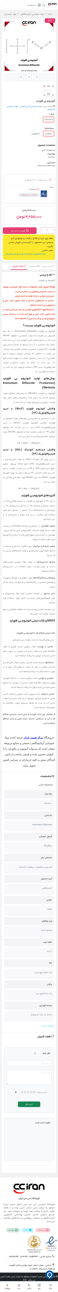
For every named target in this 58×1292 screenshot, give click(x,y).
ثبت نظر (29, 1104)
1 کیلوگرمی (48, 133)
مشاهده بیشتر (48, 1026)
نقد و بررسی (47, 266)
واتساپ (11, 1230)
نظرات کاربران (18, 266)
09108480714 (11, 254)
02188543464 (38, 254)
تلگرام (26, 1230)
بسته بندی (49, 128)
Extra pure (49, 119)
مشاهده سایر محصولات (29, 195)
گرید (52, 114)
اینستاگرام (41, 1230)
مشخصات (33, 266)
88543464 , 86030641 (29, 1256)
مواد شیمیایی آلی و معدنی (30, 106)
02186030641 (24, 254)
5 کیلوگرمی (35, 134)
